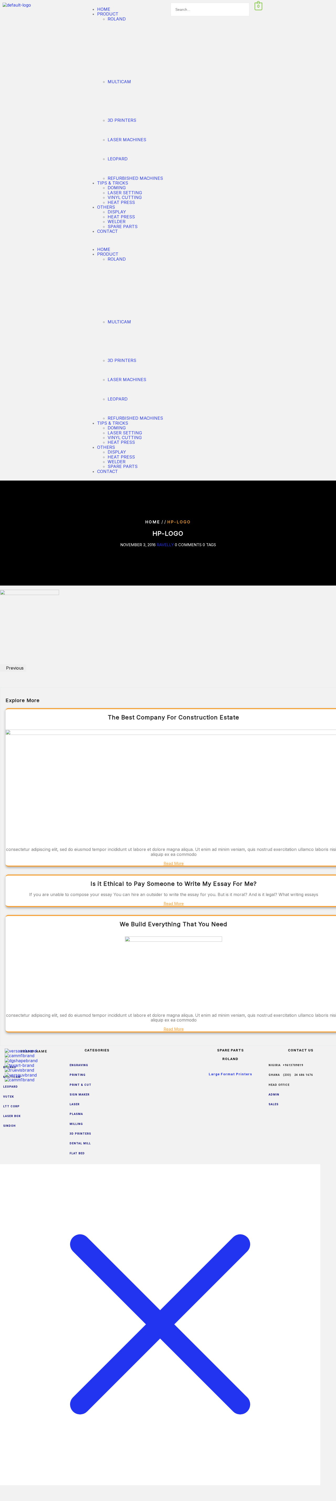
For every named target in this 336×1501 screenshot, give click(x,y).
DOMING (117, 187)
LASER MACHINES (127, 139)
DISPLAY (117, 211)
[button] (126, 240)
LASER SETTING (125, 192)
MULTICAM (119, 81)
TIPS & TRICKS (112, 183)
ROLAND (117, 19)
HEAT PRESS (121, 202)
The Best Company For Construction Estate (173, 717)
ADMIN (274, 1094)
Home (152, 521)
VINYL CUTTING (125, 197)
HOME (103, 9)
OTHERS (106, 207)
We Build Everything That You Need (173, 924)
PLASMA (77, 1114)
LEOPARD (118, 158)
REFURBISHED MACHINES (135, 178)
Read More (174, 863)
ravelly (165, 544)
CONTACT (107, 231)
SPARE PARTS (123, 226)
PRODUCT (107, 14)
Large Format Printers (230, 1074)
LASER (75, 1104)
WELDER (116, 221)
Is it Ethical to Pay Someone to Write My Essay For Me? (174, 883)
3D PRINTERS (122, 120)
